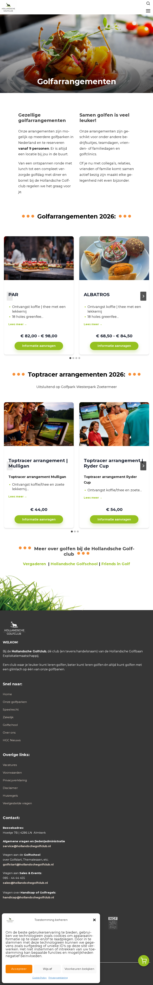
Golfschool (10, 725)
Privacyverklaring (58, 977)
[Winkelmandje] (143, 960)
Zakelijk (8, 717)
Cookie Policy (39, 977)
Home (7, 694)
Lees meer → (17, 324)
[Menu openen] (148, 10)
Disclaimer (10, 788)
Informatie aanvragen (39, 346)
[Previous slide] (10, 296)
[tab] (70, 358)
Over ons (9, 732)
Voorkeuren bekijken (79, 969)
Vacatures (10, 765)
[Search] (148, 3)
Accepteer (18, 969)
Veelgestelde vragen (17, 803)
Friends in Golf (115, 564)
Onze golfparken (15, 702)
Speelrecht (11, 709)
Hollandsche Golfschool (74, 564)
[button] (94, 920)
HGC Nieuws (12, 740)
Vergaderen (34, 564)
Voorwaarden (12, 772)
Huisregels (10, 795)
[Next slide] (143, 296)
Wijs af (47, 969)
